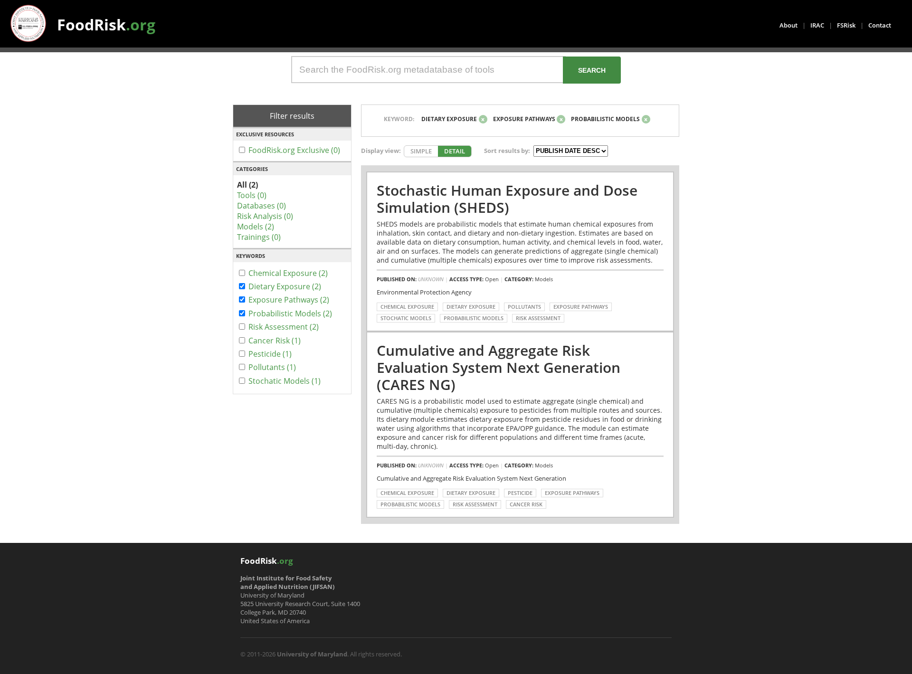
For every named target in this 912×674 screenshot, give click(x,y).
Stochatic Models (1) (284, 381)
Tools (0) (251, 195)
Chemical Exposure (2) (288, 273)
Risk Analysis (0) (265, 216)
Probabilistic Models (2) (290, 313)
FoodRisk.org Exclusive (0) (294, 150)
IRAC (817, 25)
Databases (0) (261, 205)
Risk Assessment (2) (283, 327)
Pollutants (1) (272, 367)
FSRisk (846, 25)
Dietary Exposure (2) (284, 286)
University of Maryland (312, 654)
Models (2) (255, 226)
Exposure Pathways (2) (288, 299)
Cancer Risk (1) (274, 340)
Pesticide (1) (270, 354)
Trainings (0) (259, 237)
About (788, 25)
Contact (879, 25)
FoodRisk (106, 24)
